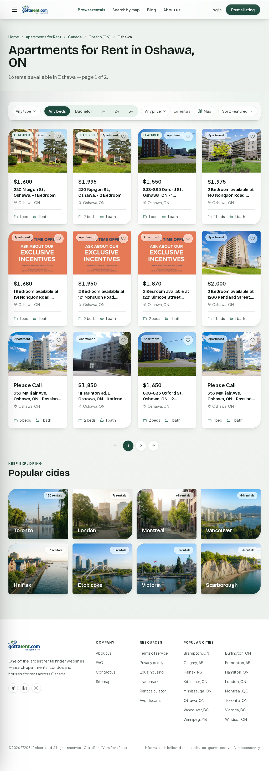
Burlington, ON (238, 653)
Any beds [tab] (57, 111)
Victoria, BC (235, 709)
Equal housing (152, 672)
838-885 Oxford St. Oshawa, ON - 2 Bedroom (162, 399)
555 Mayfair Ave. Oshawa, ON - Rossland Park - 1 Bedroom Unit (231, 399)
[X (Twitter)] (36, 688)
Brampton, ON (196, 653)
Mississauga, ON (197, 691)
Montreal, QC (236, 691)
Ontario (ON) (100, 36)
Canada (75, 36)
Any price (153, 111)
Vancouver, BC (196, 709)
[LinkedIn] (24, 688)
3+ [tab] (131, 111)
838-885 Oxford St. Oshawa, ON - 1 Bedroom (162, 195)
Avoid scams (151, 700)
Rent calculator (153, 691)
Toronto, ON (236, 700)
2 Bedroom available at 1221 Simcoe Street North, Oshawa (166, 297)
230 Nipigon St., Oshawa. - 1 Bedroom (35, 192)
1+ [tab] (103, 111)
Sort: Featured (234, 111)
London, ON (235, 681)
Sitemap (103, 681)
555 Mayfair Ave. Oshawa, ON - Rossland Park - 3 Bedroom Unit (37, 399)
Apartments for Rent (43, 36)
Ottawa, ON (194, 700)
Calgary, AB (194, 662)
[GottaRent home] (35, 10)
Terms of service (154, 653)
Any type (23, 111)
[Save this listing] (59, 136)
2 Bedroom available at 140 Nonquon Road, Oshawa (231, 195)
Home (13, 36)
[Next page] (153, 446)
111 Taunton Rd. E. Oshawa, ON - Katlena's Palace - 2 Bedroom (102, 399)
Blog (151, 9)
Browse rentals (91, 9)
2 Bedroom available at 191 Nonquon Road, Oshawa (101, 297)
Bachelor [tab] (83, 111)
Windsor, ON (236, 719)
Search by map (126, 9)
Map (207, 111)
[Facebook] (13, 688)
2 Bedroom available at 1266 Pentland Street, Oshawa (231, 297)
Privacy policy (152, 662)
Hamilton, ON (237, 672)
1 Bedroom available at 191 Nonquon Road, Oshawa (36, 297)
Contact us (105, 672)
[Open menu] (14, 9)
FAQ (99, 662)
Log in (215, 9)
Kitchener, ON (195, 681)
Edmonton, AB (238, 662)
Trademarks (150, 681)
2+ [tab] (117, 111)
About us (171, 9)
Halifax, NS (193, 672)
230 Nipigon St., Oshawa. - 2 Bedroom (100, 192)
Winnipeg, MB (195, 719)
